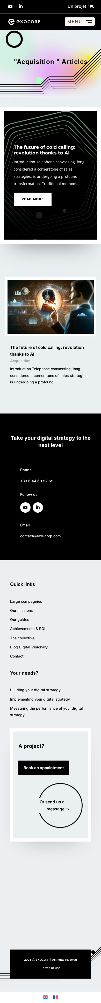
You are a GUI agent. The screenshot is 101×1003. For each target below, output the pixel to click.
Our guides (19, 619)
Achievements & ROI (27, 628)
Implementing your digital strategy (40, 699)
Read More (32, 199)
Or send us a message (52, 805)
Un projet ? (78, 6)
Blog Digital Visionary (29, 647)
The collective (22, 638)
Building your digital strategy (35, 690)
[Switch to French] (55, 997)
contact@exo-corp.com (40, 536)
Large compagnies (26, 601)
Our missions (21, 610)
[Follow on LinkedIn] (21, 6)
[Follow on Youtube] (10, 6)
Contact (17, 656)
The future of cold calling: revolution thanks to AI (44, 150)
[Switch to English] (46, 997)
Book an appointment (44, 767)
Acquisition (20, 360)
